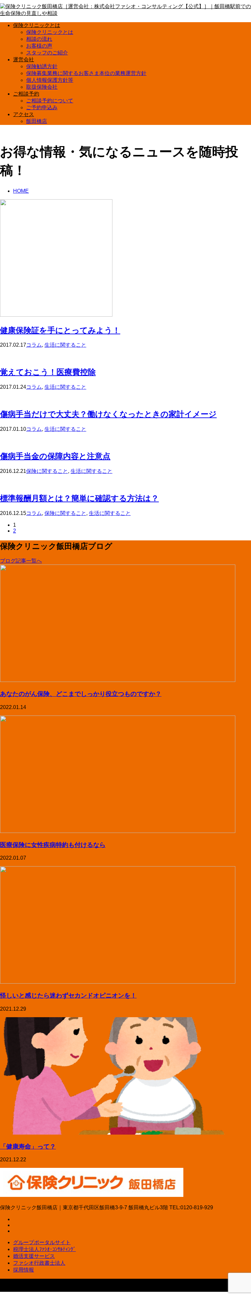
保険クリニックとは (36, 25)
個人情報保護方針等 (49, 80)
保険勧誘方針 (42, 66)
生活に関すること (65, 345)
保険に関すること (47, 471)
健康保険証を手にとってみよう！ (60, 329)
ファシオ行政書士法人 (39, 1263)
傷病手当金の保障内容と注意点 (55, 455)
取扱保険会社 (42, 87)
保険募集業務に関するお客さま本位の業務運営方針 (86, 73)
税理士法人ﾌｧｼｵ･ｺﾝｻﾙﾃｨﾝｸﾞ (44, 1249)
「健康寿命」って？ (28, 1146)
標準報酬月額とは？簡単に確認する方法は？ (79, 497)
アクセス (23, 114)
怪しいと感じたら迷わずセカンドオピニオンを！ (68, 995)
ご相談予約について (49, 100)
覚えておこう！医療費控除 (48, 371)
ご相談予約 (26, 94)
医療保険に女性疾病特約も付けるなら (53, 844)
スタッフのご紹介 (47, 52)
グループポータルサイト (42, 1242)
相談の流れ (39, 39)
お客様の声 (39, 46)
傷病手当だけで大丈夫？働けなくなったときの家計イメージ (108, 413)
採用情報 (23, 1270)
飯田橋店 (36, 121)
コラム (34, 345)
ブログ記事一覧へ (21, 561)
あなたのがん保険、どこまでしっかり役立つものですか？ (80, 693)
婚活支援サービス (34, 1256)
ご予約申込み (42, 107)
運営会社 (23, 59)
